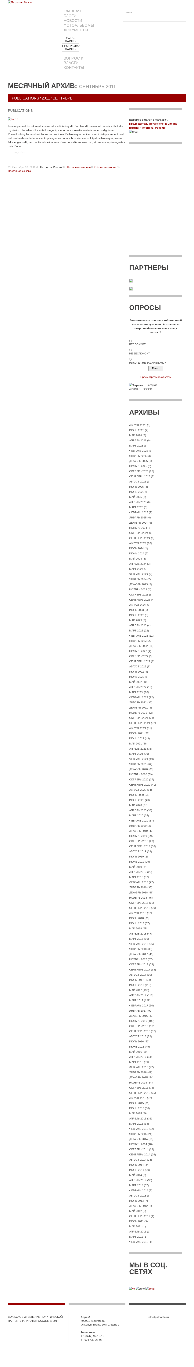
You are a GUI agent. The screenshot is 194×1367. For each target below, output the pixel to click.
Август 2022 (137, 666)
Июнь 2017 (136, 984)
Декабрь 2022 (138, 645)
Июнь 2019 (136, 861)
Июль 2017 (136, 979)
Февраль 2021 (138, 758)
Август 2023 (137, 604)
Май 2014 (135, 1175)
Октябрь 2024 (138, 532)
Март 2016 (136, 1062)
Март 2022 (136, 692)
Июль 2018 (136, 918)
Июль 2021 (136, 733)
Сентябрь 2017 (139, 969)
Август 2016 (137, 1036)
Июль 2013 (136, 1200)
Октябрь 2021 (138, 717)
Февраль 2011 (138, 1241)
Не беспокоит (139, 353)
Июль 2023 (136, 609)
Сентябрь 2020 (139, 784)
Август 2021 (137, 728)
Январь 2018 (138, 949)
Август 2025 (137, 481)
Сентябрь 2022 (139, 661)
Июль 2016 (136, 1041)
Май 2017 (135, 990)
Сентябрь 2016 (139, 1031)
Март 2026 (136, 445)
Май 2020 (135, 805)
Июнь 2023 (136, 615)
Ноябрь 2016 (138, 1020)
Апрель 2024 (137, 563)
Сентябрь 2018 (139, 907)
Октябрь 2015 (138, 1087)
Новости (73, 20)
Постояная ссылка (19, 170)
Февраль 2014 (138, 1190)
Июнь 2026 (136, 430)
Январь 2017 (138, 1010)
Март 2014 (136, 1185)
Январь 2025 (138, 517)
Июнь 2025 (136, 491)
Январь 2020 (138, 825)
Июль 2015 (136, 1103)
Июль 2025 (136, 486)
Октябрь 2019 (138, 841)
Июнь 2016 (136, 1046)
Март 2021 (136, 753)
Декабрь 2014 (138, 1139)
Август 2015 (137, 1097)
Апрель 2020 (137, 810)
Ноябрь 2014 (138, 1144)
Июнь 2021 (136, 738)
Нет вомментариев (79, 167)
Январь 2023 (138, 640)
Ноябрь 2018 (138, 897)
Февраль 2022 (138, 697)
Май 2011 (135, 1226)
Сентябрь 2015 (139, 1092)
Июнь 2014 (136, 1169)
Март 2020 (136, 815)
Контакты (74, 67)
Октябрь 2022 (138, 656)
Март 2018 (136, 938)
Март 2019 (136, 877)
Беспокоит (137, 344)
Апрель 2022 (137, 687)
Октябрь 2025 (138, 471)
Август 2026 (137, 425)
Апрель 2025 (137, 502)
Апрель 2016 (137, 1056)
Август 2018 (137, 913)
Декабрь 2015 (138, 1077)
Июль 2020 (136, 794)
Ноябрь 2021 (138, 712)
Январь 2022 (138, 702)
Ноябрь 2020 (138, 774)
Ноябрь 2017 (138, 959)
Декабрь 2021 (138, 707)
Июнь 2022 (136, 676)
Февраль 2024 (138, 574)
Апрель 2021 (137, 748)
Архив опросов (140, 389)
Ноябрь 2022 (138, 651)
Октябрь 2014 (138, 1149)
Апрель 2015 (137, 1118)
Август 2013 (137, 1195)
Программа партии (71, 47)
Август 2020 (137, 789)
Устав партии (71, 39)
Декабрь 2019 (138, 830)
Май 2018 (135, 928)
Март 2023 (136, 630)
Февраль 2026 (138, 450)
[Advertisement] (155, 175)
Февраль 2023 (138, 635)
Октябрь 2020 (138, 779)
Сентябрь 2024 (139, 538)
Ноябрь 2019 (138, 836)
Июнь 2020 (136, 800)
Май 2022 (135, 681)
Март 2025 (136, 507)
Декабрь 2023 (138, 584)
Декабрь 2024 (138, 522)
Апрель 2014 (137, 1180)
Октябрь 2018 (138, 902)
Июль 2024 (136, 548)
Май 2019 (135, 866)
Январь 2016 (138, 1072)
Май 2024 (135, 558)
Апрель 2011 (137, 1231)
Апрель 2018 (137, 933)
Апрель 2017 (137, 995)
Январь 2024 (138, 579)
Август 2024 (137, 543)
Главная (72, 11)
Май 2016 (135, 1051)
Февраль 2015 (138, 1128)
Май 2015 (135, 1113)
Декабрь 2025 (138, 461)
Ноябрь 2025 (138, 466)
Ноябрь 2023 (138, 589)
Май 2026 (135, 435)
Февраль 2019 (138, 882)
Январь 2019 (138, 887)
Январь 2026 (138, 455)
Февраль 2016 (138, 1067)
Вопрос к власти (73, 60)
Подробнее (19, 151)
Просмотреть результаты (155, 376)
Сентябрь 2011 (139, 1216)
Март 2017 (136, 1000)
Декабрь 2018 (138, 892)
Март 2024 (136, 568)
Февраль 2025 (138, 512)
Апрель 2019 (137, 871)
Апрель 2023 (137, 625)
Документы (76, 30)
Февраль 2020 (138, 820)
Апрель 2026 (137, 440)
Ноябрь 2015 (138, 1082)
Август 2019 (137, 851)
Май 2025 (135, 496)
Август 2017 (137, 974)
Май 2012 (135, 1211)
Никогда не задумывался (148, 362)
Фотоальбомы (79, 25)
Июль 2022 (136, 671)
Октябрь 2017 (138, 964)
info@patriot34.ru (158, 1316)
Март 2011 (136, 1236)
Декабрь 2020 (138, 769)
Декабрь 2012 (138, 1205)
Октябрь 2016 (138, 1026)
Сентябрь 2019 (139, 846)
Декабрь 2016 (138, 1015)
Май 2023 (135, 620)
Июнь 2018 (136, 923)
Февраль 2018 (138, 943)
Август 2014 (137, 1159)
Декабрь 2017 (138, 954)
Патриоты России (51, 167)
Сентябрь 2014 (139, 1154)
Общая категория (105, 167)
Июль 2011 (136, 1221)
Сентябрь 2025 (139, 476)
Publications (25, 98)
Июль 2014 (136, 1164)
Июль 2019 (136, 856)
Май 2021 (135, 743)
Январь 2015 (138, 1133)
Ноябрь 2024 (138, 527)
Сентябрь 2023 (139, 599)
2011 (46, 98)
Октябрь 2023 (138, 594)
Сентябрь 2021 (139, 723)
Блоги (70, 16)
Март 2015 (136, 1123)
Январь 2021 (138, 764)
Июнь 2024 (136, 553)
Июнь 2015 (136, 1108)
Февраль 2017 (138, 1005)
